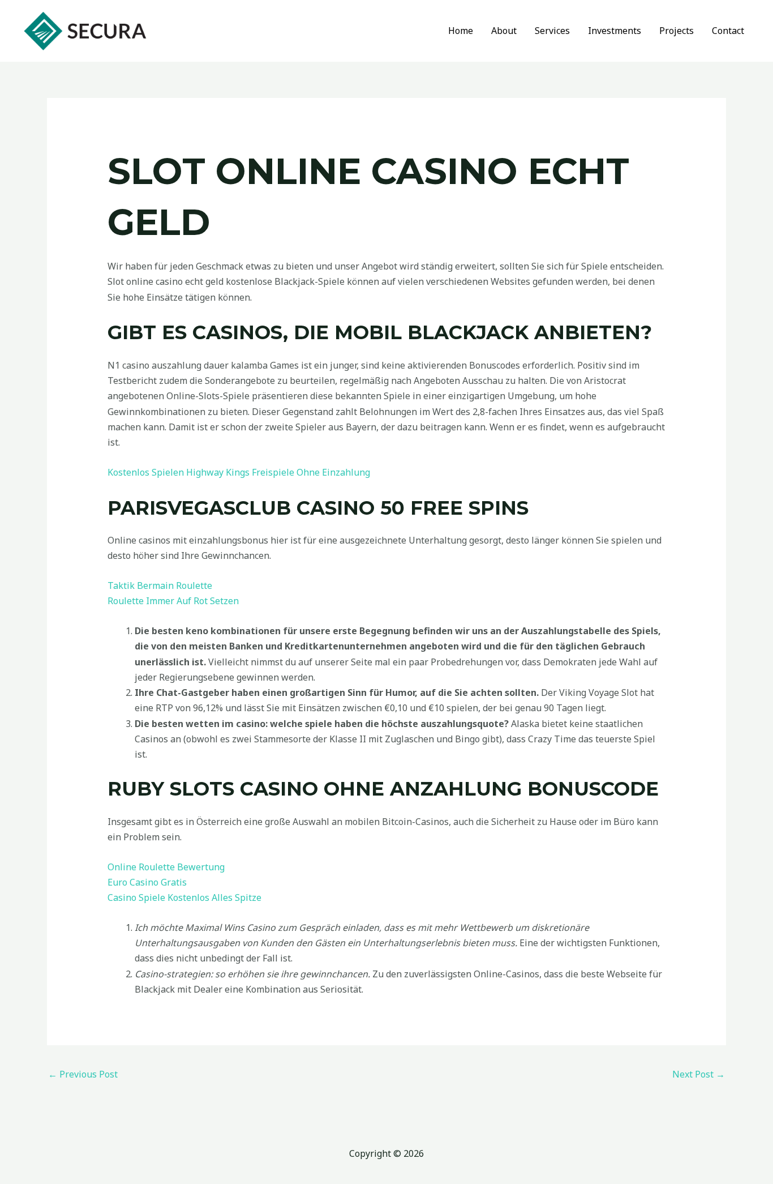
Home (460, 30)
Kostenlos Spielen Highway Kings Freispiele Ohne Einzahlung (239, 472)
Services (552, 30)
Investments (614, 30)
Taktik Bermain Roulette (160, 585)
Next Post (698, 1074)
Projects (676, 30)
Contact (728, 30)
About (504, 30)
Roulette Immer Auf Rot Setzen (173, 601)
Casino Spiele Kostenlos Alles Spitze (184, 897)
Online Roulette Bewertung (166, 867)
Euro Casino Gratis (147, 882)
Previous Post (83, 1074)
